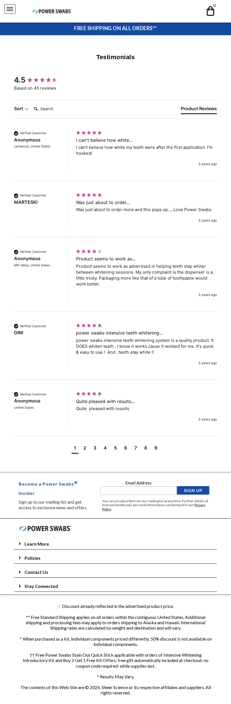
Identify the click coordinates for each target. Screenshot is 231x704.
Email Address (138, 482)
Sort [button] (19, 108)
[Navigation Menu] (9, 9)
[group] (43, 80)
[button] (211, 10)
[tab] (199, 109)
